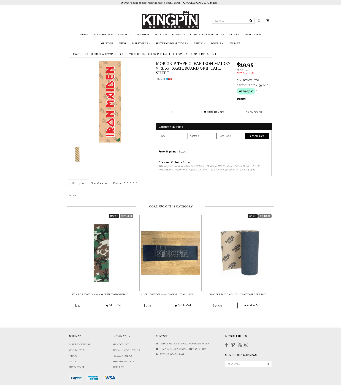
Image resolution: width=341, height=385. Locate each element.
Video (73, 355)
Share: (160, 79)
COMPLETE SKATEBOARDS (206, 34)
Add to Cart (215, 112)
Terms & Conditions (126, 350)
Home (84, 34)
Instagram (76, 367)
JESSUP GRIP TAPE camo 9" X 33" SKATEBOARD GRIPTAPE (100, 294)
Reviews (118, 183)
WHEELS (216, 43)
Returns (118, 367)
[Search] (251, 21)
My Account (121, 344)
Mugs (122, 43)
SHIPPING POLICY (123, 361)
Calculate (258, 136)
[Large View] (77, 154)
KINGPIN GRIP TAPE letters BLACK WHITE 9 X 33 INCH (167, 294)
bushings (178, 34)
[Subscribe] (268, 364)
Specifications (99, 183)
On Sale (234, 43)
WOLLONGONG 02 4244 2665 (201, 2)
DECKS (233, 34)
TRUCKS (199, 43)
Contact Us (77, 350)
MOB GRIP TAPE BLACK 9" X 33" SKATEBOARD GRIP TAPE (238, 294)
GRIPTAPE (107, 43)
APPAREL (124, 34)
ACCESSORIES (102, 34)
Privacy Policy (122, 355)
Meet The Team (79, 344)
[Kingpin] (170, 16)
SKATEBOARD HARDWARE (171, 43)
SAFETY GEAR (140, 43)
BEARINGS (143, 34)
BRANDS (160, 34)
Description (78, 183)
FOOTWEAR (252, 34)
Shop (72, 361)
